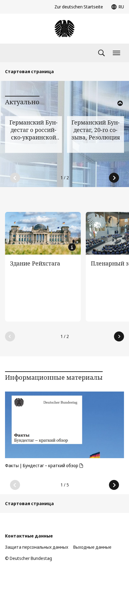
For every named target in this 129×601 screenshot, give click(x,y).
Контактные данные (29, 536)
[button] (111, 111)
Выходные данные (92, 547)
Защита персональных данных (36, 547)
